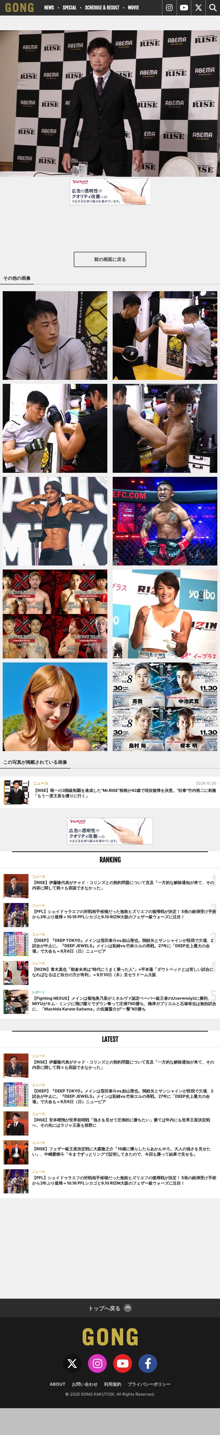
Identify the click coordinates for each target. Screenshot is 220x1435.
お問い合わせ (85, 1384)
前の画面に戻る (110, 259)
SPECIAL (69, 7)
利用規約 (112, 1384)
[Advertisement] (110, 1247)
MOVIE (133, 7)
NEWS (49, 7)
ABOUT (57, 1384)
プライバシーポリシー (149, 1384)
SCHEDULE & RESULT (102, 7)
